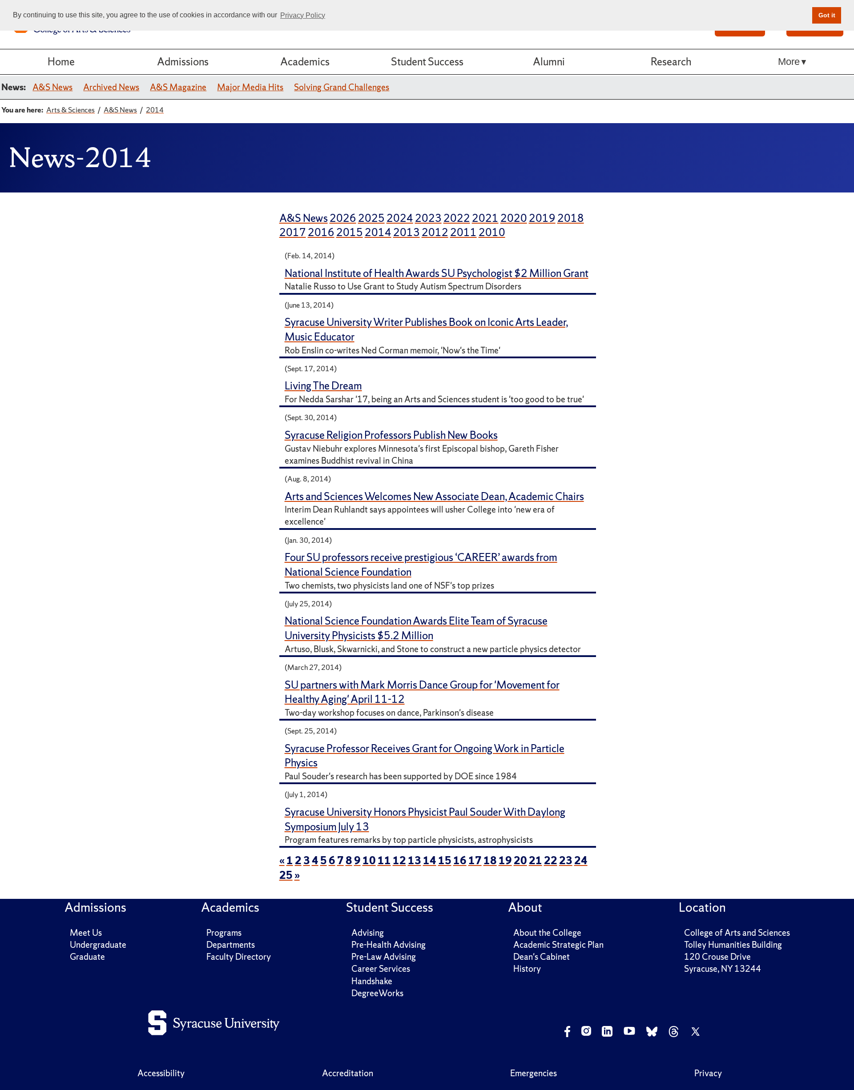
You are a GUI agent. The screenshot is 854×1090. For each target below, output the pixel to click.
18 (490, 860)
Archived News (111, 87)
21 (535, 860)
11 (384, 860)
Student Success (427, 61)
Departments (230, 944)
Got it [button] (826, 15)
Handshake (371, 981)
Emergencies (533, 1073)
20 (520, 860)
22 (550, 860)
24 (581, 860)
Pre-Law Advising (383, 956)
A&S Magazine (178, 87)
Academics (305, 61)
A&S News (52, 87)
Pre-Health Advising (388, 944)
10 (369, 860)
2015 (349, 232)
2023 (428, 218)
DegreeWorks (377, 993)
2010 (492, 232)
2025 (371, 218)
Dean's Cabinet (541, 956)
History (527, 968)
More (789, 61)
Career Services (380, 968)
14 (429, 860)
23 (565, 860)
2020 (513, 218)
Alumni (549, 61)
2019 (542, 218)
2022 (456, 218)
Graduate (87, 956)
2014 (378, 232)
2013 (406, 232)
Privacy (708, 1073)
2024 (400, 218)
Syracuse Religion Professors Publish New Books (391, 435)
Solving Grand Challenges (341, 87)
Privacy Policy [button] (302, 15)
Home (61, 61)
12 (399, 860)
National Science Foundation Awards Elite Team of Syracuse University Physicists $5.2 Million (416, 628)
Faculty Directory (238, 956)
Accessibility (161, 1073)
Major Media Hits (250, 87)
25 (286, 875)
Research (671, 61)
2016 (321, 232)
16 (460, 860)
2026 (343, 218)
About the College (547, 932)
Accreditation (347, 1073)
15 (444, 860)
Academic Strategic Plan (558, 944)
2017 (292, 232)
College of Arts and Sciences (737, 932)
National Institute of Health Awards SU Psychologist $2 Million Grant (436, 273)
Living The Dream (323, 386)
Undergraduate (98, 944)
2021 (485, 218)
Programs (224, 932)
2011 (463, 232)
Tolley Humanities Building (733, 944)
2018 (570, 218)
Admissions (183, 61)
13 (414, 860)
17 (475, 860)
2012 (435, 232)
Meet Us (86, 932)
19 (505, 860)
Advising (367, 932)
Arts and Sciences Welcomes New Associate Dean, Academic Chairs (434, 496)
